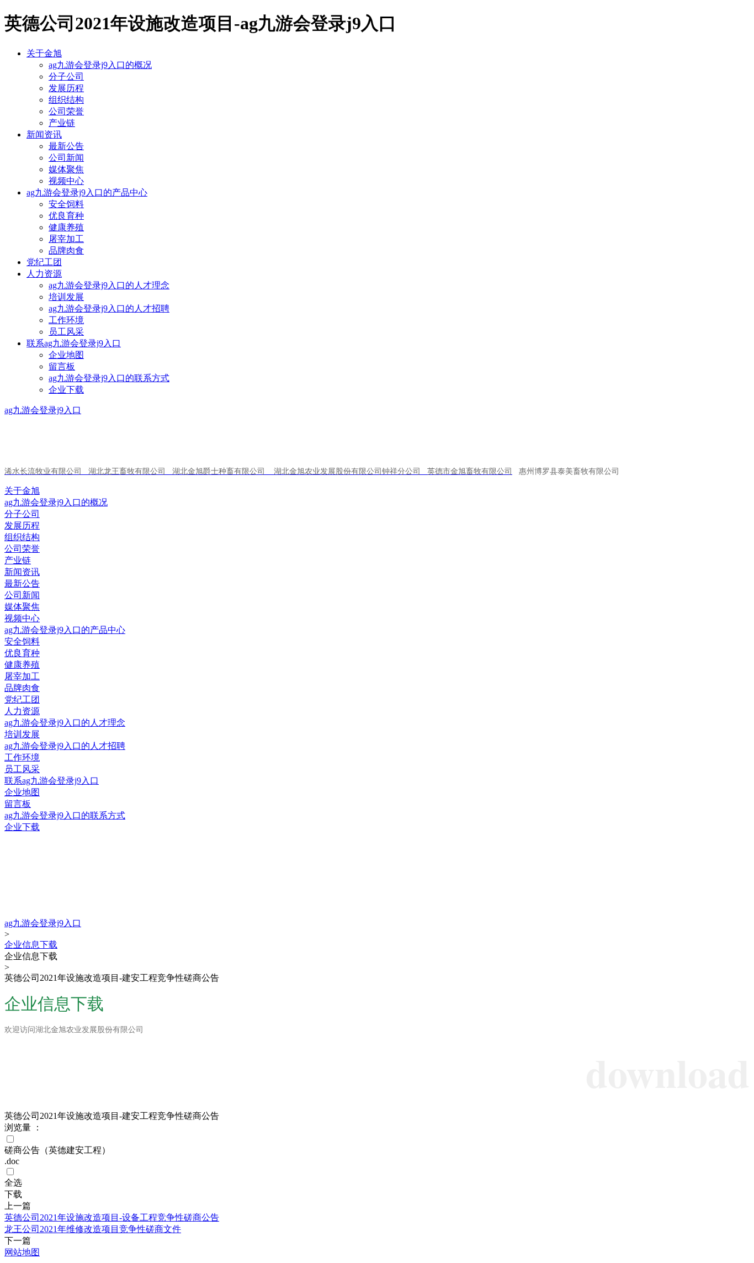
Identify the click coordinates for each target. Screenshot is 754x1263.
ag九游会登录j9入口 (42, 410)
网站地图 (22, 1252)
